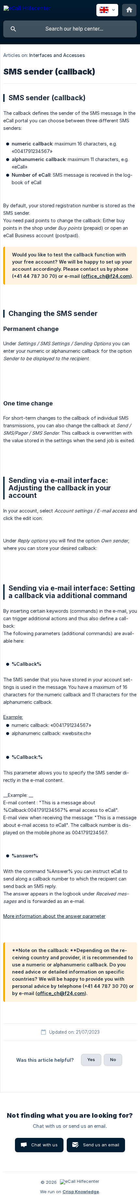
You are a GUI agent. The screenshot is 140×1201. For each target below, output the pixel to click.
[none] (27, 9)
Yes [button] (91, 1059)
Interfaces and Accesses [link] (57, 55)
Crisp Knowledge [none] (81, 1191)
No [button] (113, 1059)
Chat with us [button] (44, 1144)
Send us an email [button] (101, 1144)
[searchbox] (70, 28)
